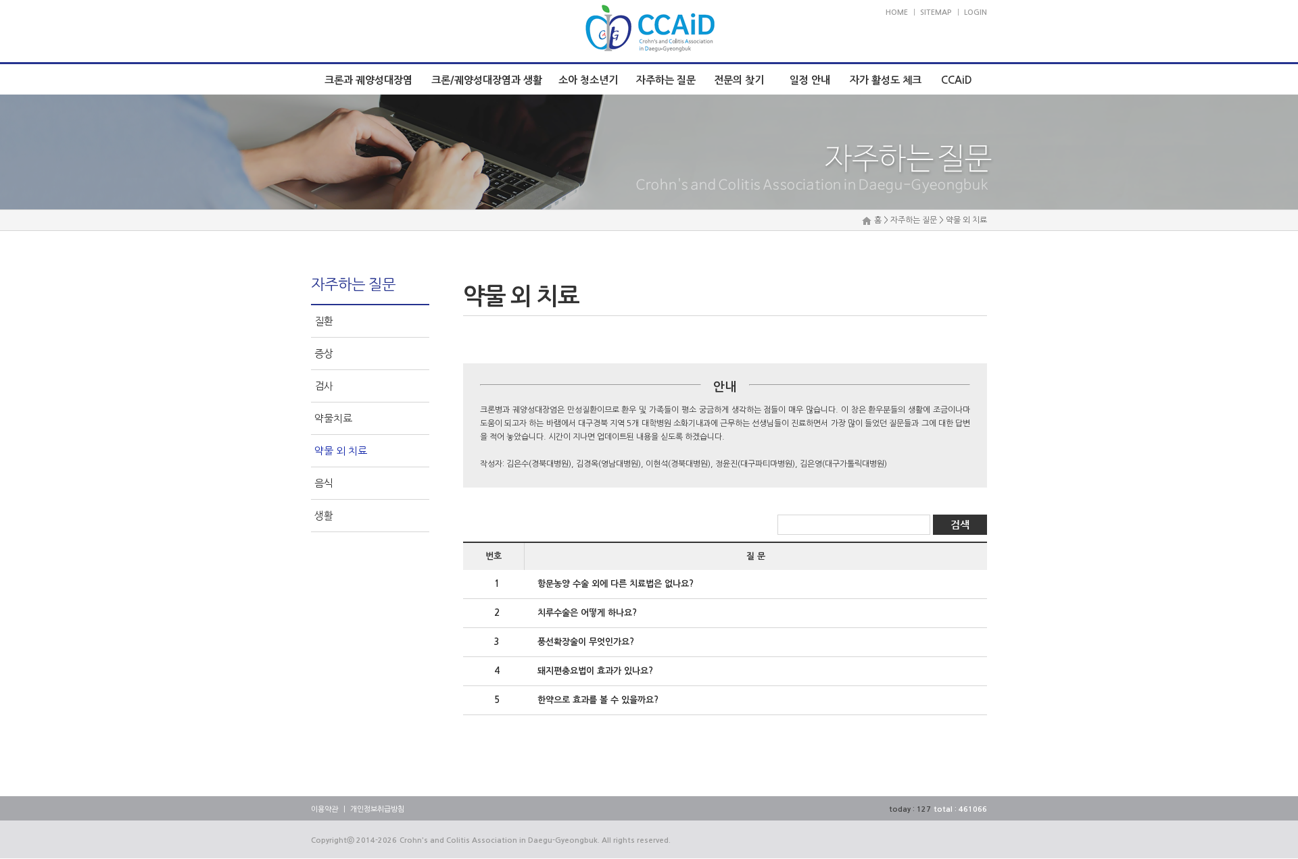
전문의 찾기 (739, 80)
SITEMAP (936, 12)
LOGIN (975, 12)
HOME (897, 12)
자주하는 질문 (666, 80)
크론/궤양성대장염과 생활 (486, 80)
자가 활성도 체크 (885, 80)
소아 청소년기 (588, 80)
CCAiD (956, 80)
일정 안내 (810, 80)
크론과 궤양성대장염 (368, 80)
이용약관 (324, 809)
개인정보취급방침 (377, 809)
